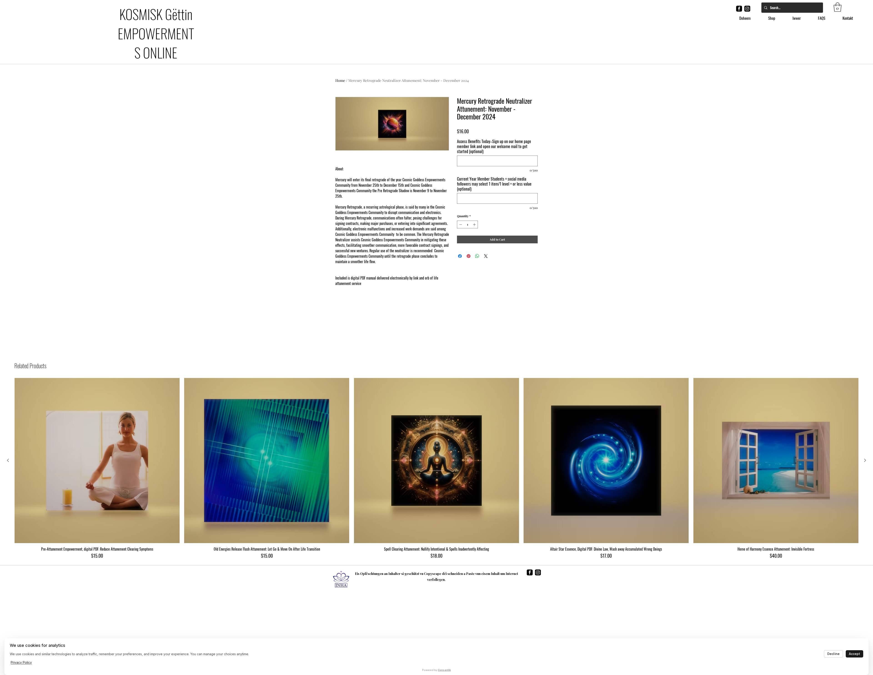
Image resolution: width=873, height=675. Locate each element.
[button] (837, 7)
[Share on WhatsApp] (477, 256)
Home (340, 80)
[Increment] (474, 224)
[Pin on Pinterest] (468, 256)
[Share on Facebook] (460, 256)
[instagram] (747, 9)
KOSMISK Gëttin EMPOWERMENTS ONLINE (156, 33)
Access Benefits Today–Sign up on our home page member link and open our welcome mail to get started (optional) (494, 146)
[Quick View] (97, 460)
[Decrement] (460, 224)
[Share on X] (486, 256)
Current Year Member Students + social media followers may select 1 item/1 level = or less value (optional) (494, 183)
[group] (436, 468)
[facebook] (739, 9)
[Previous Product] (8, 460)
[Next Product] (865, 460)
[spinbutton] (467, 224)
